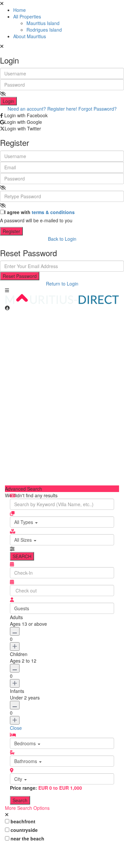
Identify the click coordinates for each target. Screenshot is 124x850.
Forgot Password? (97, 108)
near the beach (27, 838)
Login (8, 101)
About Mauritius (29, 36)
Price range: (23, 787)
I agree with (39, 212)
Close (16, 728)
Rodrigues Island (44, 29)
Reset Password (20, 276)
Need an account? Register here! (42, 108)
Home (19, 10)
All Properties (27, 16)
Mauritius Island (43, 23)
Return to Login (62, 283)
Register (11, 231)
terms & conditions (53, 212)
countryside (24, 830)
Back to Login (62, 238)
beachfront (23, 821)
